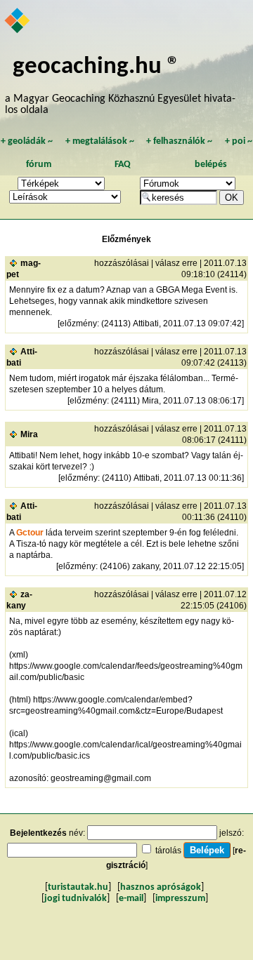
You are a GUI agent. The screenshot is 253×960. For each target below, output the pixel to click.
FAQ (123, 164)
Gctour (30, 533)
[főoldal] (18, 22)
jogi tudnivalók (75, 898)
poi (238, 141)
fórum (38, 164)
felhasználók (179, 141)
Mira (29, 434)
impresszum (180, 898)
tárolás (168, 850)
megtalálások (99, 141)
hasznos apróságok (160, 887)
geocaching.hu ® (96, 67)
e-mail (131, 898)
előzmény (78, 323)
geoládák (27, 141)
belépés (211, 164)
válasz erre (176, 263)
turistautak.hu (78, 887)
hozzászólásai (121, 263)
